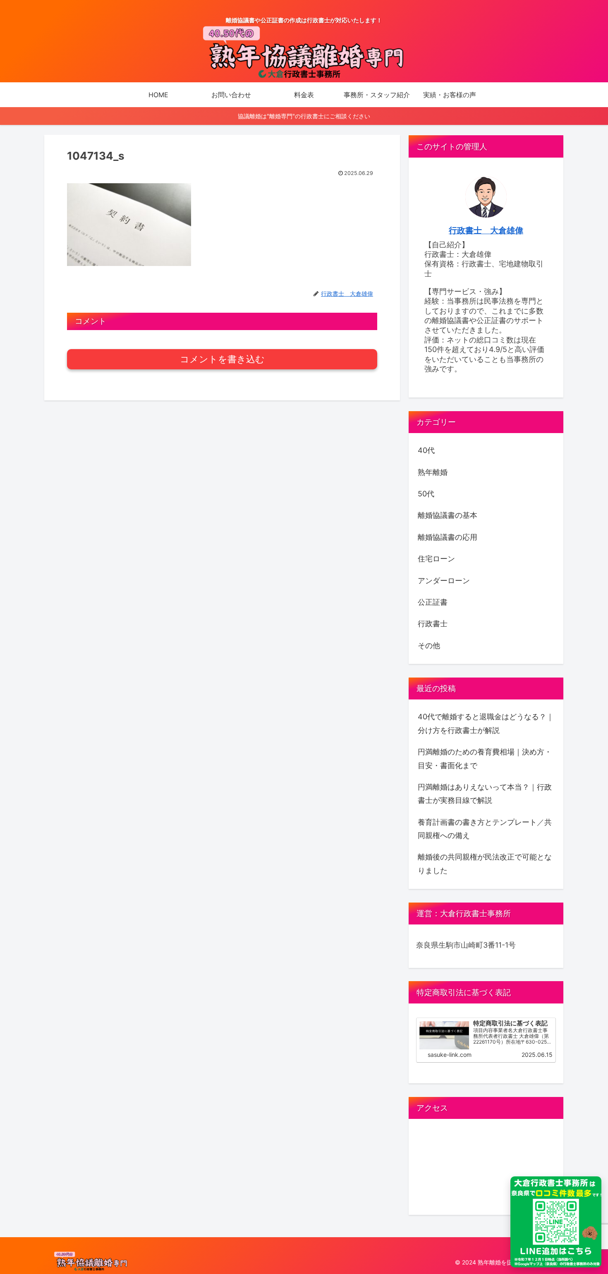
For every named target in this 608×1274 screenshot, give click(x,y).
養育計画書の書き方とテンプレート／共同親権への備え (485, 829)
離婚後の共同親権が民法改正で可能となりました (485, 863)
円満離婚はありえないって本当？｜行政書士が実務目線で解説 (485, 794)
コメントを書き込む (222, 359)
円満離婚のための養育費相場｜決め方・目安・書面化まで (485, 758)
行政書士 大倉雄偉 (486, 230)
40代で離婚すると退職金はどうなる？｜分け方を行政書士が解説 (486, 723)
